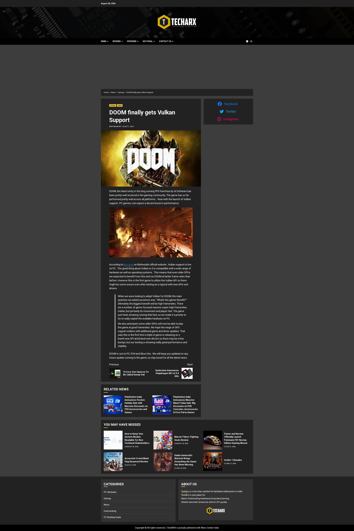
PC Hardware (110, 492)
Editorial (148, 41)
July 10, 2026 (131, 465)
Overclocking (110, 511)
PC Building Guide (112, 517)
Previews (131, 41)
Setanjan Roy (116, 126)
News (103, 41)
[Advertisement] (177, 65)
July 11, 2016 (129, 126)
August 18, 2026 (182, 443)
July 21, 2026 (231, 446)
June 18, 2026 (181, 468)
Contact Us (165, 41)
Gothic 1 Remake (233, 460)
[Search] (251, 41)
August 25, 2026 (132, 446)
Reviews (117, 41)
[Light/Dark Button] (245, 41)
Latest (120, 105)
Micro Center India (210, 527)
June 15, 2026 (231, 463)
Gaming (112, 105)
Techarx (185, 491)
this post (128, 264)
